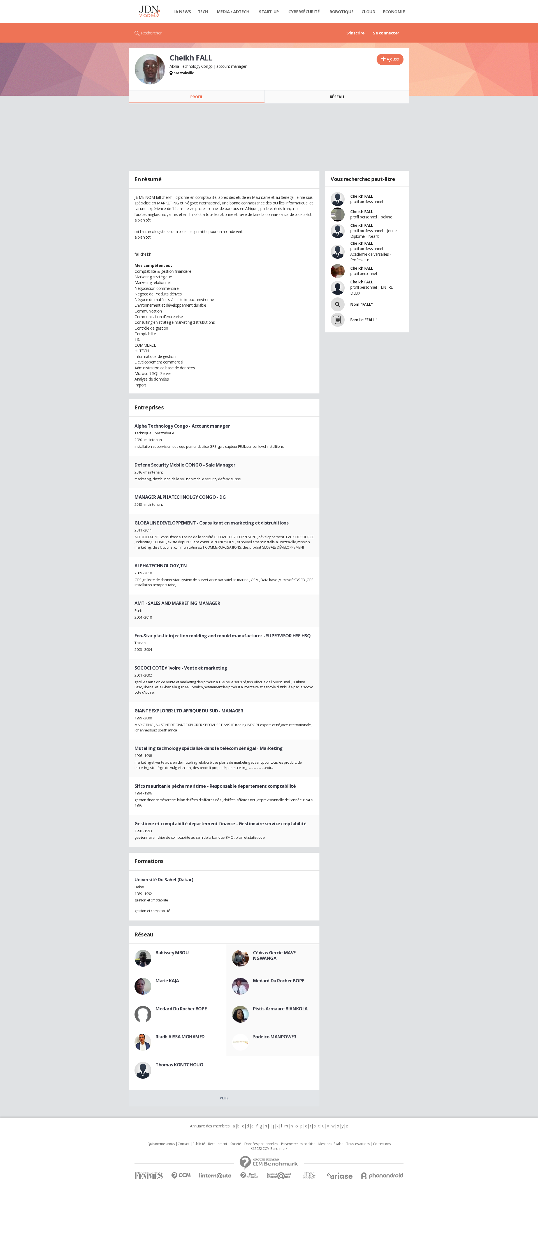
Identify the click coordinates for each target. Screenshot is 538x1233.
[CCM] (181, 1175)
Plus (224, 1098)
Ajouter (393, 59)
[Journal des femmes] (148, 1175)
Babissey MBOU (172, 953)
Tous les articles (358, 1144)
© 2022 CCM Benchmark (269, 1149)
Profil (196, 96)
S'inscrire (355, 33)
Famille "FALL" (363, 319)
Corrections (381, 1144)
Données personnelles (261, 1144)
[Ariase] (340, 1176)
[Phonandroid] (382, 1175)
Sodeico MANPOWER (274, 1037)
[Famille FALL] (338, 320)
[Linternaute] (215, 1175)
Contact (183, 1144)
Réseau (337, 96)
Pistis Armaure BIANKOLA (280, 1009)
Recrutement (217, 1144)
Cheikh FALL (361, 196)
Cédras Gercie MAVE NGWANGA (274, 955)
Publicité (199, 1144)
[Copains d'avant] (279, 1175)
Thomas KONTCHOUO (179, 1065)
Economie (394, 11)
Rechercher (151, 33)
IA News (182, 11)
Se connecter (386, 33)
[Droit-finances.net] (249, 1175)
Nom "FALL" (361, 304)
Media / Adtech (233, 11)
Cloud (368, 11)
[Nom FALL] (338, 304)
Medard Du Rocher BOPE (278, 981)
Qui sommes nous (161, 1144)
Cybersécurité (304, 11)
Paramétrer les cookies (298, 1144)
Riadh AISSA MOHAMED (180, 1037)
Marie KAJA (167, 981)
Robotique (341, 11)
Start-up (269, 11)
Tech (203, 11)
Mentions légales (330, 1144)
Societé (235, 1144)
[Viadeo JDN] (309, 1175)
